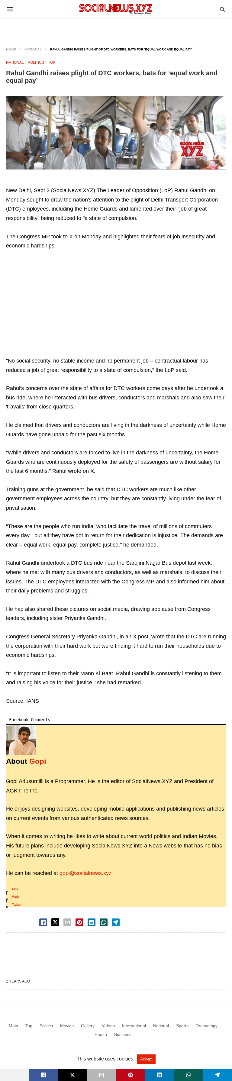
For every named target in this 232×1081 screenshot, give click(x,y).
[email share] (67, 922)
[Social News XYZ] (116, 9)
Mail (15, 889)
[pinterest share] (79, 922)
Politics (36, 62)
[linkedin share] (91, 922)
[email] (101, 1075)
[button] (116, 133)
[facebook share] (43, 922)
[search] (222, 9)
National (33, 49)
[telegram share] (116, 922)
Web (15, 897)
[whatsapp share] (104, 922)
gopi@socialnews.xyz (85, 873)
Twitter (17, 904)
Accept (146, 1059)
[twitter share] (55, 922)
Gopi (37, 761)
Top (51, 62)
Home (11, 49)
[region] (116, 29)
